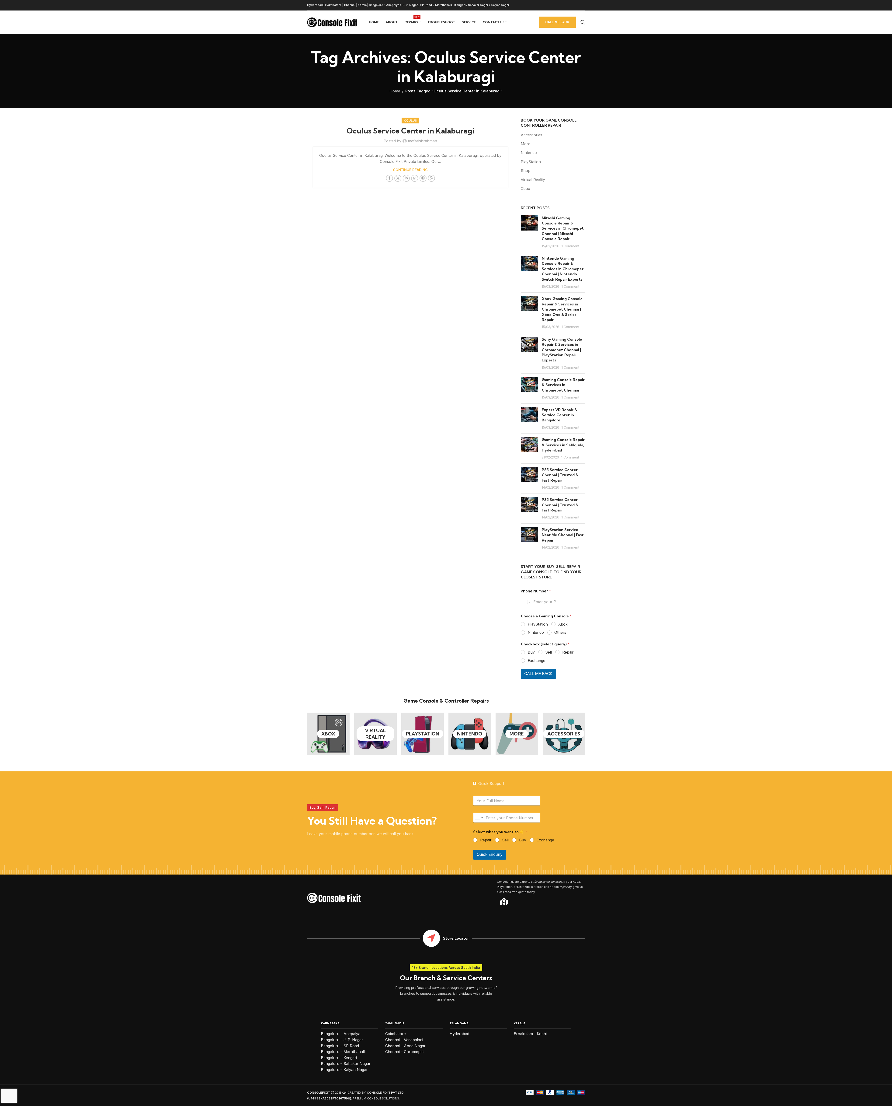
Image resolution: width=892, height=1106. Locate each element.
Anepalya (392, 5)
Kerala (362, 5)
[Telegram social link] (423, 178)
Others (560, 632)
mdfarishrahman (422, 141)
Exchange (536, 660)
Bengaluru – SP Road (340, 1045)
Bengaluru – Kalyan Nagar (344, 1069)
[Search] (582, 22)
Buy (531, 652)
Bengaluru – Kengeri (339, 1057)
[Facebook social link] (389, 178)
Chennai (349, 5)
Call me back (557, 22)
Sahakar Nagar (478, 5)
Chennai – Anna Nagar (405, 1045)
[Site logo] (332, 21)
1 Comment (570, 246)
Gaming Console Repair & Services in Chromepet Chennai (563, 384)
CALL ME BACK (538, 673)
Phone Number (536, 591)
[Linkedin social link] (406, 178)
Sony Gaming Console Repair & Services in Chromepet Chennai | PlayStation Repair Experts (562, 350)
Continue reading (410, 170)
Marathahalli (443, 5)
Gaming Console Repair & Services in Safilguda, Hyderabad (563, 444)
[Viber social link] (431, 178)
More (525, 143)
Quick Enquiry (490, 854)
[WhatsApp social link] (414, 178)
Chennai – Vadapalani (404, 1039)
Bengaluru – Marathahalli (343, 1051)
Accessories (531, 135)
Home (394, 91)
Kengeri (459, 5)
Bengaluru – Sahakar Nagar (346, 1063)
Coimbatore (333, 5)
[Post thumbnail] (529, 231)
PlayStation (531, 161)
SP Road (426, 5)
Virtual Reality (533, 179)
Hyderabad (315, 5)
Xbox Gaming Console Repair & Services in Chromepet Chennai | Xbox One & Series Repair (562, 309)
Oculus (410, 120)
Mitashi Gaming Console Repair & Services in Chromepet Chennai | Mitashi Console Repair (563, 228)
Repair (568, 652)
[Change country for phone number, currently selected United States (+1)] (526, 602)
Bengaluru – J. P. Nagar (342, 1039)
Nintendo (529, 152)
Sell (548, 652)
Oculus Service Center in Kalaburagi (410, 130)
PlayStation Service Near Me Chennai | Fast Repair (563, 534)
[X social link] (397, 178)
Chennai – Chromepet (404, 1051)
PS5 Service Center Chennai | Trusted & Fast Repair (560, 475)
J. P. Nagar (410, 5)
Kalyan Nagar (500, 5)
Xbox (525, 188)
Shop (525, 170)
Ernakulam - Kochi (530, 1033)
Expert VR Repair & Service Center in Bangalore (559, 415)
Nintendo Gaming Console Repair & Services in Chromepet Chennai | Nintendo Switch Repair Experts (563, 269)
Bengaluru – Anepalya (340, 1033)
